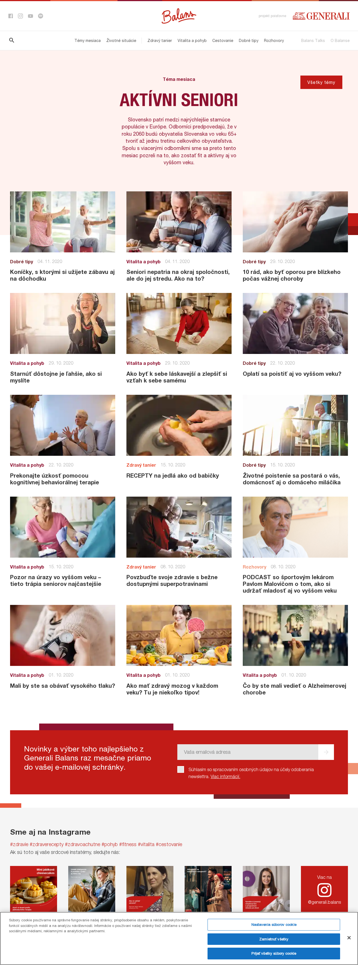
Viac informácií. (225, 776)
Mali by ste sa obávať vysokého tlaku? (62, 685)
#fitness (127, 844)
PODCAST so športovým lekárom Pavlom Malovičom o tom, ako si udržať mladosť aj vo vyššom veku (290, 584)
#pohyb (110, 844)
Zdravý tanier (159, 40)
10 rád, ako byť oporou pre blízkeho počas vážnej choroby (292, 275)
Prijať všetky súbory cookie (273, 953)
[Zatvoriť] (349, 938)
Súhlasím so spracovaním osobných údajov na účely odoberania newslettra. (251, 773)
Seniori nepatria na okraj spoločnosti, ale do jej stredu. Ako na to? (178, 275)
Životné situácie (121, 40)
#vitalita (146, 844)
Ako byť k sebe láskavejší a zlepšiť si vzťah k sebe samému (176, 377)
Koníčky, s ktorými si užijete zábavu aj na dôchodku (62, 275)
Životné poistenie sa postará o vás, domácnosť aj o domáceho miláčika (292, 478)
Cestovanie (222, 40)
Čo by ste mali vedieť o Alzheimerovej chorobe (294, 689)
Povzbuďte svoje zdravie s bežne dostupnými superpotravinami (172, 580)
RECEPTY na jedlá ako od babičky (172, 475)
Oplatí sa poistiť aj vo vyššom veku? (292, 373)
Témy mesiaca (87, 40)
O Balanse (340, 40)
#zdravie (19, 844)
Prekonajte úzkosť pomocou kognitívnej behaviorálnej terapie (54, 478)
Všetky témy (321, 82)
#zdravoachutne (82, 844)
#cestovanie (169, 844)
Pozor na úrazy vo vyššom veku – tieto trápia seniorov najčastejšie (55, 580)
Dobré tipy (248, 40)
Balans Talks (313, 40)
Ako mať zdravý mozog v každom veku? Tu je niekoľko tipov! (172, 689)
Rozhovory (274, 40)
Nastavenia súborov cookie (273, 924)
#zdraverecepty (46, 844)
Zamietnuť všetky (273, 939)
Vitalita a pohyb (192, 40)
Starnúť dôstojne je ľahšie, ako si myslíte (56, 377)
